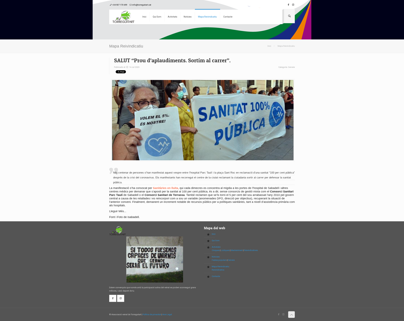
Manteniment (237, 250)
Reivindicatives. (251, 250)
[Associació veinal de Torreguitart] (123, 17)
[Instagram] (293, 4)
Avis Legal (167, 314)
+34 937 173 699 (119, 5)
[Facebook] (288, 4)
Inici (269, 46)
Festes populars (219, 260)
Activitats (216, 247)
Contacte (216, 276)
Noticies (215, 257)
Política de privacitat (152, 314)
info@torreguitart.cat (141, 5)
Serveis (231, 260)
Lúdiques (225, 250)
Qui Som (216, 240)
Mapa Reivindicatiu (220, 266)
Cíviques (216, 250)
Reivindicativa (218, 270)
